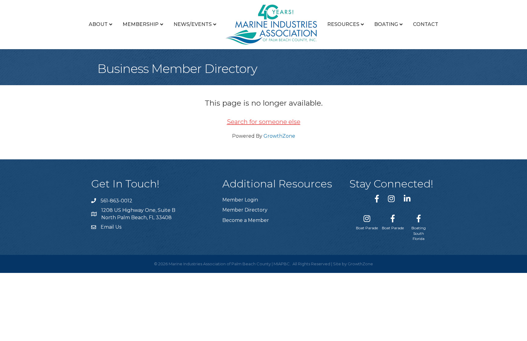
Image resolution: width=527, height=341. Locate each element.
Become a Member (245, 220)
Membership (141, 24)
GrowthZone (279, 136)
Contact (425, 24)
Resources (343, 24)
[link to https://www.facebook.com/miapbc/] (377, 198)
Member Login (240, 200)
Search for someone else (263, 121)
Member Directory (244, 210)
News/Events (193, 24)
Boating (386, 24)
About (98, 24)
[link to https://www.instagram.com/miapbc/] (391, 198)
